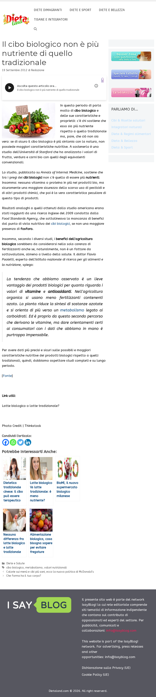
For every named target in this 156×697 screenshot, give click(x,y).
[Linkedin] (28, 442)
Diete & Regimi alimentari (131, 134)
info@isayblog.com (121, 630)
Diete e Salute (15, 563)
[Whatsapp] (13, 442)
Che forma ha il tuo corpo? (23, 575)
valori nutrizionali (55, 567)
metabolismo (72, 310)
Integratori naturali (126, 127)
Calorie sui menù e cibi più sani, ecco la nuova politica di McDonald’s (50, 571)
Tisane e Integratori (51, 19)
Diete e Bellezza (112, 10)
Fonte (7, 376)
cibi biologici (60, 223)
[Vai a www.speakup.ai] (102, 80)
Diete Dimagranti (48, 10)
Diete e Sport (80, 10)
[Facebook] (5, 442)
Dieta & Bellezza (124, 141)
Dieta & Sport (122, 147)
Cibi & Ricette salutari (128, 120)
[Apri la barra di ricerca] (35, 29)
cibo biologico (15, 567)
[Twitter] (20, 442)
